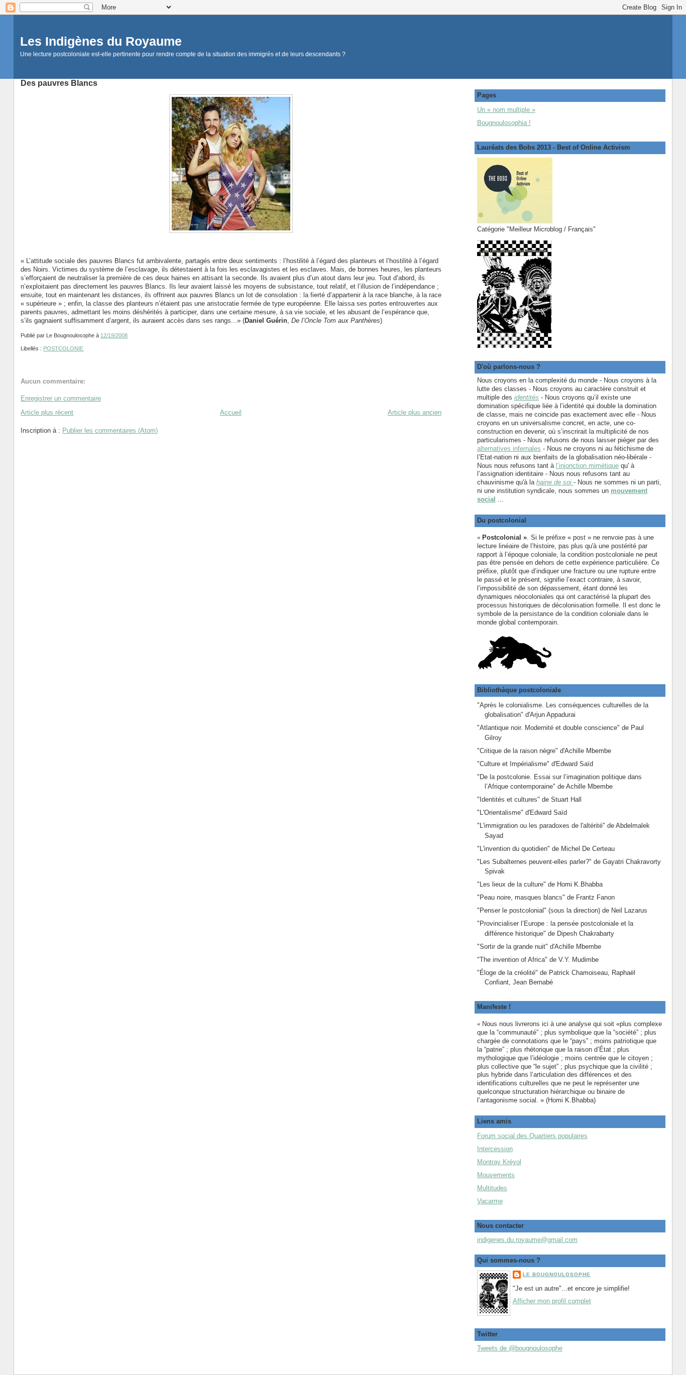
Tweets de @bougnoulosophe (519, 1348)
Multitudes (492, 1188)
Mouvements (496, 1175)
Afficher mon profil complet (552, 1301)
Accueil (231, 412)
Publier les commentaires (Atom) (110, 430)
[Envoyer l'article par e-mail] (130, 335)
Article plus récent (47, 412)
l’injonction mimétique (587, 465)
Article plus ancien (414, 412)
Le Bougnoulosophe (557, 1274)
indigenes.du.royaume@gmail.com (527, 1239)
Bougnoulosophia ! (504, 123)
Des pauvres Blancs (59, 82)
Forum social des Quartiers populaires (532, 1136)
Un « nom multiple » (506, 109)
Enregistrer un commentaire (61, 398)
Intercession (495, 1149)
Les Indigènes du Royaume (101, 41)
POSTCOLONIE (63, 348)
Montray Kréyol (499, 1162)
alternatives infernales (509, 448)
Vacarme (490, 1201)
